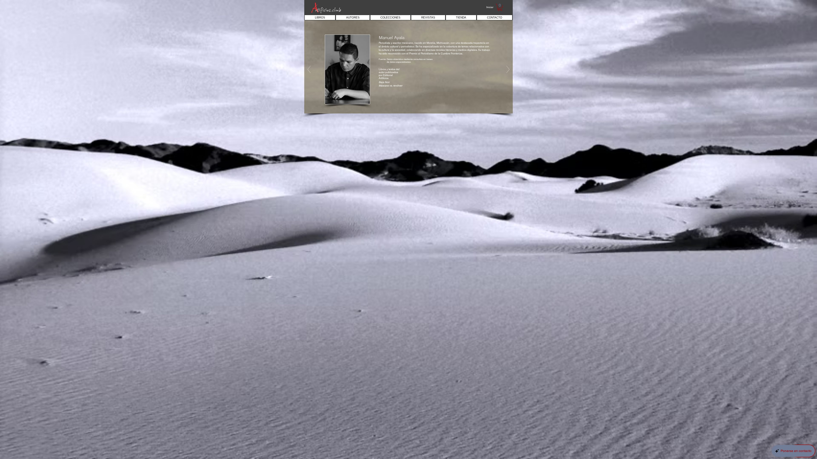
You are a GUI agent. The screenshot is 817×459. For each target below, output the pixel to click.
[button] (500, 7)
